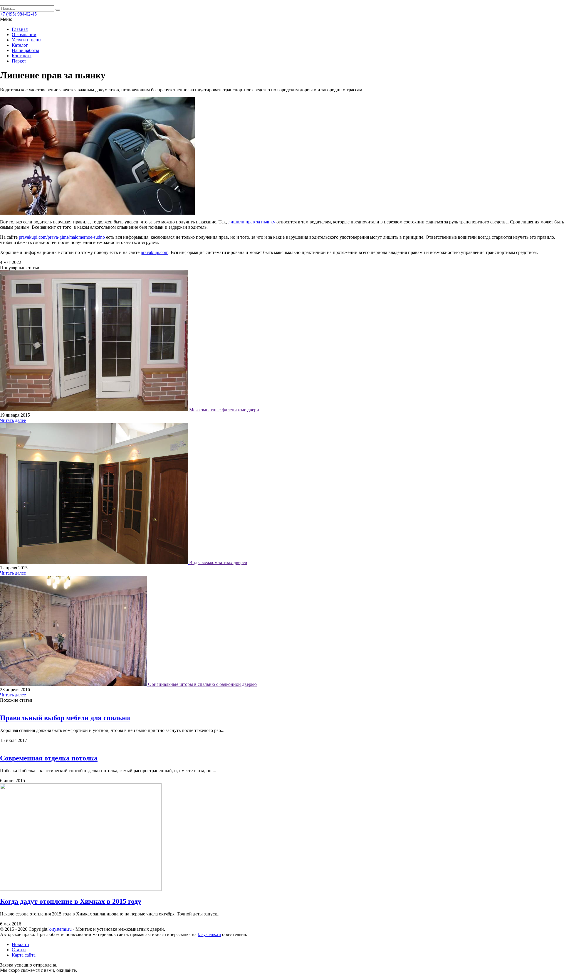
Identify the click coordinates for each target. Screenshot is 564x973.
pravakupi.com (154, 252)
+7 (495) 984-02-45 (18, 13)
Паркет (19, 60)
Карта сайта (24, 954)
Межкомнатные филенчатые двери (224, 409)
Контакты (21, 55)
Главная (20, 29)
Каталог (20, 45)
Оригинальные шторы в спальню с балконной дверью (202, 684)
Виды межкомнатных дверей (218, 562)
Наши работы (25, 50)
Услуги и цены (26, 39)
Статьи (19, 949)
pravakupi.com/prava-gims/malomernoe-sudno (62, 237)
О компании (24, 34)
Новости (20, 944)
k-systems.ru (60, 929)
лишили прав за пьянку (251, 221)
